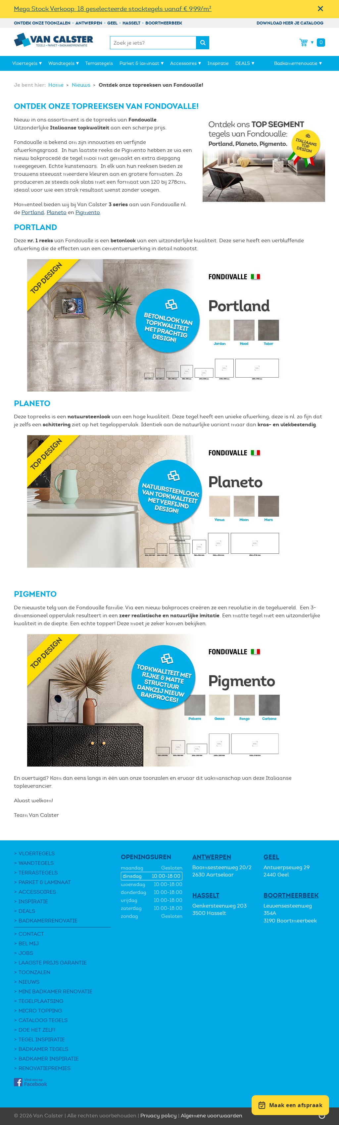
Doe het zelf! (37, 1030)
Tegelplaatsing (41, 1001)
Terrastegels (99, 63)
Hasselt (131, 23)
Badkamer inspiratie (49, 1058)
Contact (31, 934)
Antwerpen (88, 23)
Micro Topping (40, 1011)
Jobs (26, 953)
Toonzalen (34, 972)
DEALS (242, 63)
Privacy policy (158, 1115)
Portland (33, 212)
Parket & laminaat (139, 63)
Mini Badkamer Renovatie (55, 991)
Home (56, 85)
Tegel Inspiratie (42, 1039)
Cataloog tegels (43, 1020)
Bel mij (29, 943)
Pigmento (87, 212)
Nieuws (82, 85)
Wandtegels (61, 63)
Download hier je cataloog (290, 23)
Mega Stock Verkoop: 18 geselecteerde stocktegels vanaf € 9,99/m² (113, 9)
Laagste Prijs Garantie (53, 963)
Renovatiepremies (45, 1068)
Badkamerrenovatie (295, 63)
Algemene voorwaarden (211, 1115)
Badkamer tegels (43, 1049)
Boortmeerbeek (163, 23)
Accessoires (183, 63)
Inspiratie (218, 63)
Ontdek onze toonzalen (42, 23)
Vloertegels (24, 63)
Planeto (57, 212)
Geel (112, 23)
